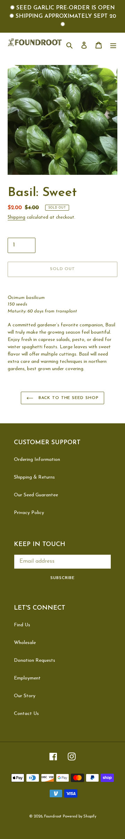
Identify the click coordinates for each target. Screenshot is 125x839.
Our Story (24, 696)
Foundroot (52, 816)
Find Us (22, 625)
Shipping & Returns (34, 477)
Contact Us (26, 713)
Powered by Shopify (79, 816)
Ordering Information (37, 459)
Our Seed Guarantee (36, 495)
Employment (27, 678)
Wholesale (25, 642)
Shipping (16, 217)
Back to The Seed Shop (68, 398)
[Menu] (113, 45)
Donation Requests (34, 660)
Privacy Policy (29, 512)
